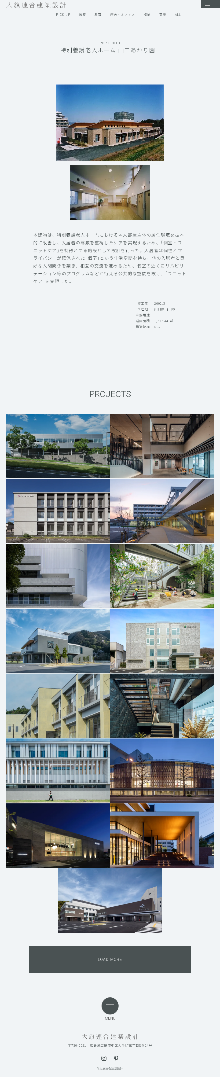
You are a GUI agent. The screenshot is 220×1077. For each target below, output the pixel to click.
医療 (82, 14)
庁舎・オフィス (122, 14)
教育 (97, 14)
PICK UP (63, 14)
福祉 (147, 14)
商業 (162, 14)
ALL (178, 14)
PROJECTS (110, 394)
